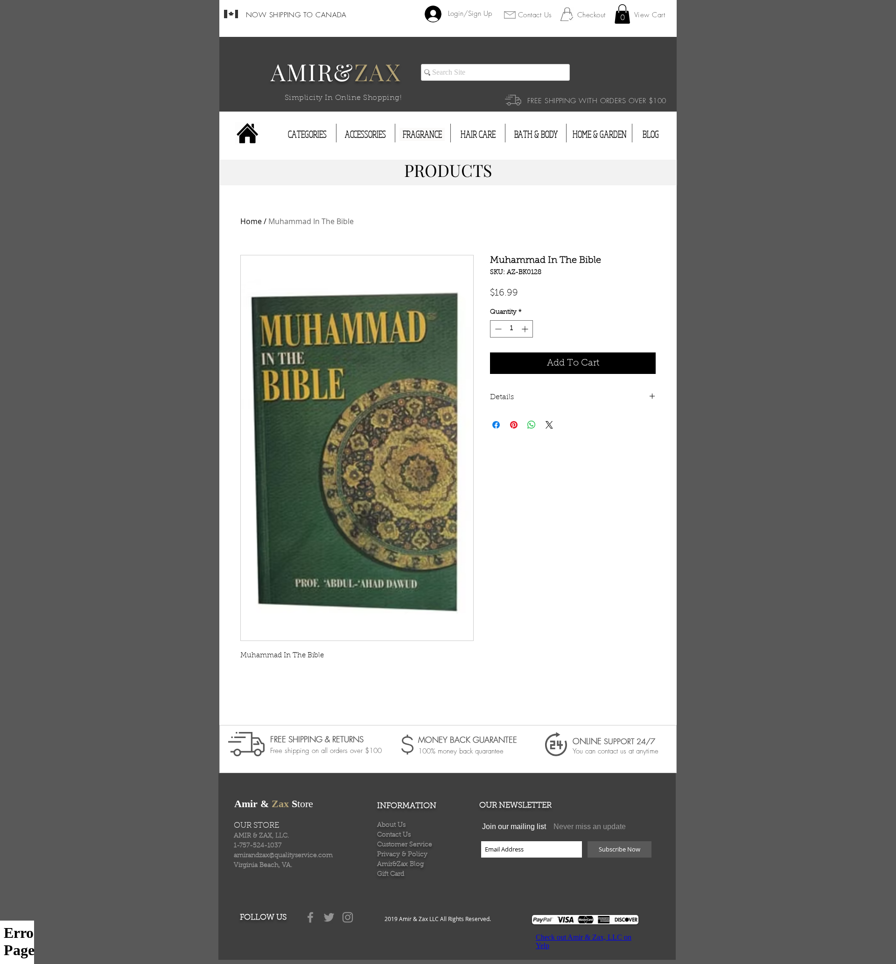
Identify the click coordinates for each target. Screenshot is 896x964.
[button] (622, 14)
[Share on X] (549, 424)
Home (251, 221)
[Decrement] (497, 329)
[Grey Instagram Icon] (348, 917)
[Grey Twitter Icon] (329, 917)
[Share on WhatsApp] (531, 424)
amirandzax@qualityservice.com (283, 855)
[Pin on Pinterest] (513, 424)
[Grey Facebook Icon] (310, 917)
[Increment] (526, 329)
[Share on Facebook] (496, 424)
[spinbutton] (511, 329)
